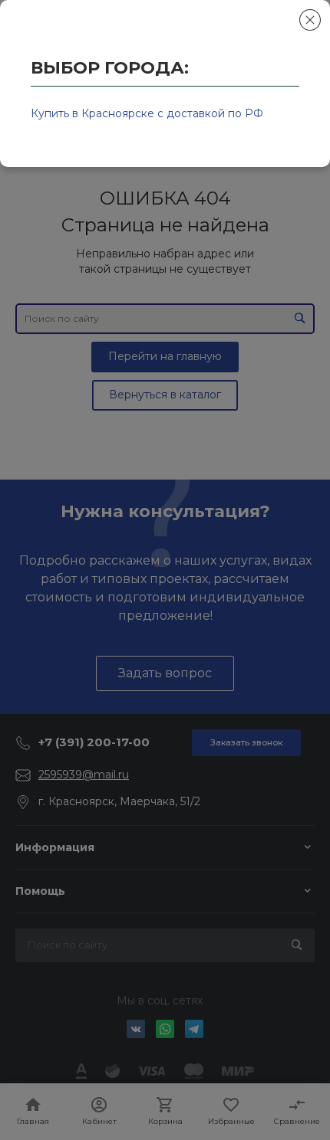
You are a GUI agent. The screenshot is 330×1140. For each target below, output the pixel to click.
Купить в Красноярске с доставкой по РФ (147, 113)
